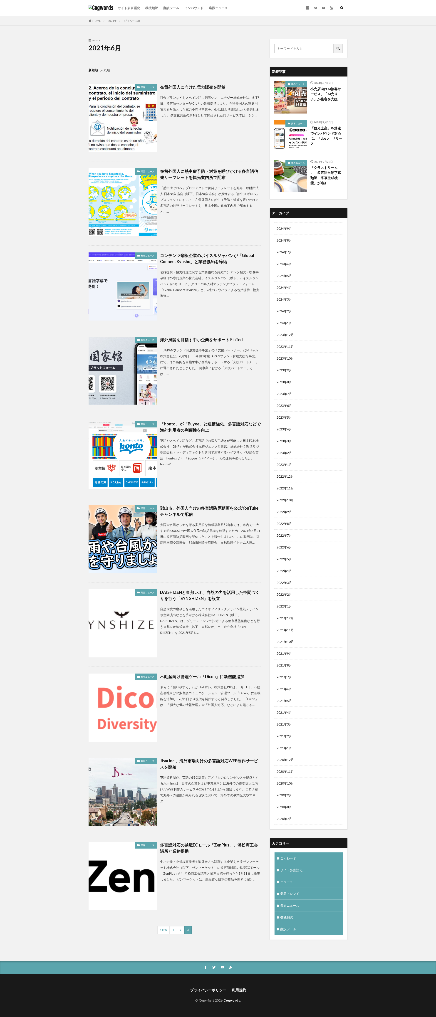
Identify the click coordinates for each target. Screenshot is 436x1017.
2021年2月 (284, 736)
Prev (164, 930)
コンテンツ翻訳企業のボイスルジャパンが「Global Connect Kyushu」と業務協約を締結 (207, 258)
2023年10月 (285, 358)
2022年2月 (284, 594)
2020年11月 (285, 771)
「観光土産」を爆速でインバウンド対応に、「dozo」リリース (326, 136)
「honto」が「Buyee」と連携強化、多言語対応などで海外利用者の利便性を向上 (210, 426)
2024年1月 (284, 323)
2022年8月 (284, 524)
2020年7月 (284, 819)
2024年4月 (284, 287)
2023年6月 (284, 405)
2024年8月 (284, 240)
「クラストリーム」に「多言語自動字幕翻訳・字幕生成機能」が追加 (325, 175)
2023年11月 (285, 346)
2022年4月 (284, 571)
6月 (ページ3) (132, 20)
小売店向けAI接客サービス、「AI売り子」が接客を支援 (325, 94)
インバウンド (193, 8)
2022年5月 (284, 559)
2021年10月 (285, 642)
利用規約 (239, 990)
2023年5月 (284, 417)
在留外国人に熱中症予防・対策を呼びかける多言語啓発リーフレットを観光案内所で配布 (209, 174)
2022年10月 (285, 500)
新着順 (93, 70)
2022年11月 (285, 488)
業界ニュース (218, 8)
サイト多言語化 (129, 8)
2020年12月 (285, 760)
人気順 (105, 70)
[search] (338, 48)
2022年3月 (284, 583)
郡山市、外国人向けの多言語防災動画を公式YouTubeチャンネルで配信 (209, 511)
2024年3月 (284, 299)
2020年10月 (285, 783)
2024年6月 (284, 264)
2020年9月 (284, 795)
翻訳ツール (171, 8)
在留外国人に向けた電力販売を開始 (192, 86)
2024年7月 (284, 252)
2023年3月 (284, 441)
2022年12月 (285, 476)
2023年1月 (284, 465)
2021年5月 (284, 701)
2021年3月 (284, 724)
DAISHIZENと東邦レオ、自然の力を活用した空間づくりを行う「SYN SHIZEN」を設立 (210, 595)
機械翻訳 (151, 8)
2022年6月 (284, 547)
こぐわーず (288, 858)
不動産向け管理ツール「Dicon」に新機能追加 (202, 676)
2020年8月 (284, 807)
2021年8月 (284, 665)
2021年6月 (284, 689)
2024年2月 (284, 311)
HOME (96, 20)
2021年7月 (284, 677)
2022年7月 (284, 535)
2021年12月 (285, 618)
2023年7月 (284, 394)
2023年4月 (284, 429)
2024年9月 (284, 228)
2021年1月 (284, 748)
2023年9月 (284, 370)
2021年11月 (285, 630)
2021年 (112, 20)
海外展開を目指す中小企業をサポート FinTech (202, 339)
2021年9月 (284, 653)
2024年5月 (284, 276)
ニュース (286, 882)
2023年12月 (285, 335)
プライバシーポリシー (208, 990)
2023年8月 (284, 382)
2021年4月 (284, 712)
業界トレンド (289, 894)
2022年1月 (284, 606)
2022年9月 (284, 512)
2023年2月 (284, 453)
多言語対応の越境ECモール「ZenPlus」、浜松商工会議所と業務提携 (209, 848)
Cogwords (231, 1000)
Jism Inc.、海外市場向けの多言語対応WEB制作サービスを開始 (209, 763)
